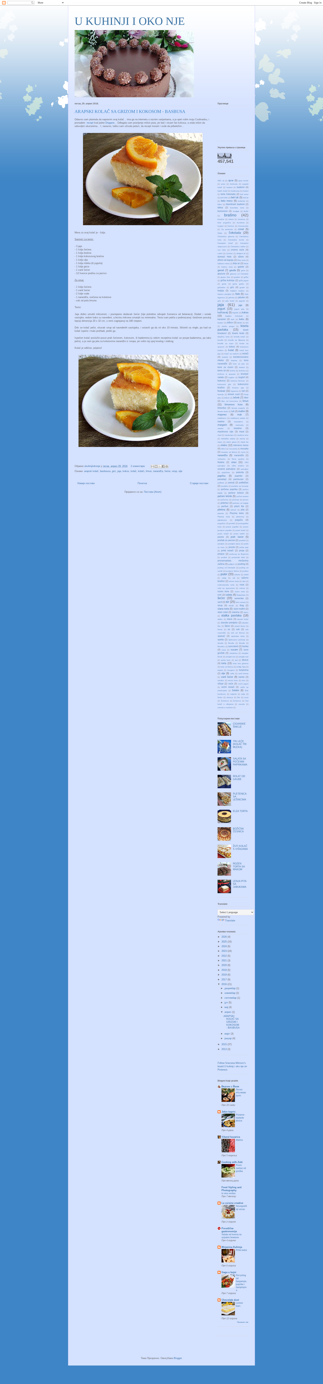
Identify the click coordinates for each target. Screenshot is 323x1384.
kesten (220, 323)
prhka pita (243, 547)
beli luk (235, 197)
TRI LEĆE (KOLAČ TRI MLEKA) (240, 744)
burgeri (221, 226)
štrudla (231, 643)
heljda (221, 290)
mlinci (223, 449)
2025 (224, 941)
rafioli (246, 575)
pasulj (231, 482)
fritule (246, 263)
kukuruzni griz (224, 384)
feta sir (236, 263)
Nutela (221, 462)
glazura (221, 273)
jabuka (231, 297)
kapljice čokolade (234, 316)
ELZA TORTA (240, 811)
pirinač (233, 510)
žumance (237, 701)
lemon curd (234, 394)
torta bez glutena (240, 663)
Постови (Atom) (152, 491)
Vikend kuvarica (231, 1137)
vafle (232, 673)
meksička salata (228, 439)
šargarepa (241, 595)
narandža (158, 471)
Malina (239, 1140)
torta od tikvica (226, 667)
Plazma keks (237, 513)
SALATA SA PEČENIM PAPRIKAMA (240, 761)
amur (223, 184)
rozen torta (240, 592)
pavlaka (224, 486)
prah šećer (237, 536)
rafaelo (237, 575)
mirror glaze (231, 442)
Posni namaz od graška (241, 1168)
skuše (231, 606)
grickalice (221, 287)
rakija (224, 578)
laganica (234, 391)
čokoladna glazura (226, 236)
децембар (230, 988)
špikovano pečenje (237, 640)
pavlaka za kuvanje (239, 486)
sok (238, 629)
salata (229, 594)
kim (247, 323)
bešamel (241, 201)
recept (89, 122)
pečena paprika (229, 489)
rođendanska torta (226, 585)
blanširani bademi (235, 204)
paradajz (222, 479)
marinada (240, 425)
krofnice (242, 371)
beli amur (244, 194)
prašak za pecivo (226, 540)
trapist (220, 670)
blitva (220, 207)
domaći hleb (224, 256)
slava (229, 619)
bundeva (240, 223)
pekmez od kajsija (240, 503)
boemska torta (237, 208)
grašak (237, 277)
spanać (221, 636)
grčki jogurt (243, 280)
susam (234, 649)
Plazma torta (224, 517)
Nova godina (238, 459)
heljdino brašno (237, 291)
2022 (224, 955)
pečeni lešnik (225, 496)
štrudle (242, 643)
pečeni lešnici (236, 493)
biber (220, 204)
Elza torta (241, 260)
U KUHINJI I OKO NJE (130, 21)
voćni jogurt (243, 684)
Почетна (142, 483)
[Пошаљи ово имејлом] (152, 466)
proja (241, 550)
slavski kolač (242, 619)
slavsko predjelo (229, 622)
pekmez (225, 503)
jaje (240, 305)
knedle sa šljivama (236, 340)
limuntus (222, 408)
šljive (227, 626)
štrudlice (221, 646)
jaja (119, 471)
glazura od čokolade (239, 274)
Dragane (109, 122)
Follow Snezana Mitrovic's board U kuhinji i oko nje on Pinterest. (232, 1066)
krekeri (242, 367)
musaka (244, 448)
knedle (220, 340)
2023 (224, 951)
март (227, 1033)
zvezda (242, 704)
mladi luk (244, 442)
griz (114, 471)
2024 (224, 946)
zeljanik (233, 694)
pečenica (224, 500)
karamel (222, 319)
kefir (232, 319)
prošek (224, 557)
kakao (245, 312)
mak (239, 414)
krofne (232, 371)
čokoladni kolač (225, 243)
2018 (224, 974)
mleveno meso (240, 445)
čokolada (235, 232)
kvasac (221, 390)
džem (241, 256)
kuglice (231, 377)
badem (230, 187)
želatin (235, 690)
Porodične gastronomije (229, 1230)
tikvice (245, 660)
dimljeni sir (240, 253)
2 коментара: (138, 466)
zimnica (230, 697)
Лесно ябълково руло (241, 1092)
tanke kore (226, 660)
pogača (239, 520)
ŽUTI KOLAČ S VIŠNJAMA (240, 847)
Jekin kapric (229, 1111)
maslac (221, 428)
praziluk (242, 540)
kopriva (234, 360)
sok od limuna (238, 633)
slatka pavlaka (231, 615)
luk (232, 411)
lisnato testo (223, 411)
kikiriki (239, 323)
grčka (246, 277)
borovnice (223, 211)
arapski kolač (91, 471)
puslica (245, 571)
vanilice (221, 680)
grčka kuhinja (227, 280)
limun (149, 471)
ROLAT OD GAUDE (239, 778)
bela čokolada (228, 194)
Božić (246, 211)
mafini (241, 411)
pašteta (221, 483)
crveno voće (237, 249)
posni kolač (240, 530)
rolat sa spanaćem (226, 588)
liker (246, 397)
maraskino (238, 422)
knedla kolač (239, 337)
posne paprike (232, 527)
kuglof (242, 377)
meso (220, 442)
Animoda (234, 184)
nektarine (222, 459)
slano (246, 612)
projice (221, 554)
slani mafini (239, 609)
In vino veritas (229, 1193)
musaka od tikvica (229, 452)
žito (238, 697)
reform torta (234, 581)
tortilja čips (240, 667)
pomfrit (232, 523)
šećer (167, 471)
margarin (222, 424)
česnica (230, 226)
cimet (241, 229)
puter (224, 574)
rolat (242, 584)
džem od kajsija (225, 260)
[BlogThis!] (156, 466)
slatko (220, 619)
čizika (220, 233)
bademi (240, 187)
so (229, 629)
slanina (235, 612)
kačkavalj (223, 312)
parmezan (238, 479)
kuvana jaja (238, 388)
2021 (224, 960)
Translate (230, 920)
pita (242, 509)
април (228, 1012)
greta (224, 284)
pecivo (245, 500)
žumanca (225, 701)
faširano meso (224, 263)
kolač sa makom (231, 354)
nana (243, 452)
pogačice (221, 523)
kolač (133, 471)
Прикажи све (242, 1322)
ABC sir (221, 181)
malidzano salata (237, 418)
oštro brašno (238, 466)
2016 (224, 984)
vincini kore (233, 680)
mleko (224, 445)
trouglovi (231, 670)
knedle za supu (225, 343)
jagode (242, 301)
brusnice (241, 219)
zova (246, 697)
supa (224, 650)
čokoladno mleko (238, 247)
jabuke (241, 297)
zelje (243, 694)
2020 (224, 965)
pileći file (239, 506)
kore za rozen (225, 367)
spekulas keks (237, 636)
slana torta (223, 608)
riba (244, 581)
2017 (224, 979)
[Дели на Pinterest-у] (167, 466)
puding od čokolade (226, 568)
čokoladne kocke (236, 240)
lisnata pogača (238, 408)
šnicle (220, 629)
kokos (126, 471)
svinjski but (230, 657)
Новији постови (86, 483)
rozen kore (223, 591)
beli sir (245, 198)
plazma (221, 513)
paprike (238, 476)
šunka (245, 646)
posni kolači (223, 534)
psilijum (231, 564)
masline (238, 428)
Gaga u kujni (229, 1272)
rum (220, 595)
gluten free (225, 277)
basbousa (105, 471)
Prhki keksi (241, 1250)
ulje (180, 471)
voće (230, 683)
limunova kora (233, 404)
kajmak (235, 313)
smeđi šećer (240, 626)
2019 (224, 970)
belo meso (227, 200)
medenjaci (229, 435)
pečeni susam (242, 496)
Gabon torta (227, 267)
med (219, 435)
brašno (230, 215)
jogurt (221, 308)
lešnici (227, 398)
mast (241, 431)
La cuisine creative (232, 1203)
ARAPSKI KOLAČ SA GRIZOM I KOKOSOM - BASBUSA (130, 111)
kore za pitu (239, 364)
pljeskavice (222, 520)
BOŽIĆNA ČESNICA (238, 830)
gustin (242, 287)
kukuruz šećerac (238, 381)
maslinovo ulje (225, 431)
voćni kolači (227, 687)
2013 (224, 1049)
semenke (239, 598)
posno (221, 537)
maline (221, 421)
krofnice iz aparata (227, 374)
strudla (220, 643)
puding (241, 564)
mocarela (233, 449)
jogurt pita (239, 309)
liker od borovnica (230, 401)
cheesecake (243, 226)
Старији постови (199, 483)
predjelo (221, 544)
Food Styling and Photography (232, 1189)
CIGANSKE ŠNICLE (239, 725)
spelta (221, 639)
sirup (174, 471)
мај (226, 1007)
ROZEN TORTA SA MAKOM (239, 866)
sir (227, 601)
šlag (242, 605)
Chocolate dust (230, 1299)
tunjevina (243, 670)
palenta (240, 472)
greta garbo (238, 284)
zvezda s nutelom (225, 707)
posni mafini (239, 534)
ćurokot (229, 253)
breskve (221, 219)
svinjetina (234, 653)
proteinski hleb (238, 557)
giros (243, 270)
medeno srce (242, 435)
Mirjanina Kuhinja (232, 1247)
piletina (221, 509)
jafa (219, 301)
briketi (231, 219)
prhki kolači (227, 550)
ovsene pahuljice (227, 469)
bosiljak (236, 211)
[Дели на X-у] (160, 466)
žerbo (220, 697)
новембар (230, 993)
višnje (221, 683)
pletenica (240, 517)
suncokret (233, 646)
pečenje (235, 500)
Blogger (178, 1358)
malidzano (222, 418)
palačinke (226, 472)
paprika (221, 475)
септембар (230, 997)
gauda (232, 270)
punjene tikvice (232, 571)
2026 (224, 936)
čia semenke (227, 229)
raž (234, 578)
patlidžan (243, 482)
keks (241, 319)
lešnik (236, 397)
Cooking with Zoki (232, 1162)
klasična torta (224, 337)
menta (242, 439)
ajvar (230, 180)
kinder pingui (228, 326)
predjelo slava (234, 544)
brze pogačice (224, 223)
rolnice (242, 588)
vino (243, 680)
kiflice (230, 322)
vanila (241, 677)
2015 (224, 1044)
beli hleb (224, 198)
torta (223, 663)
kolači (141, 471)
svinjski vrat (243, 657)
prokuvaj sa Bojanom (238, 554)
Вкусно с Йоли (230, 1086)
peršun (224, 506)
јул (226, 1002)
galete (241, 266)
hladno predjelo (224, 294)
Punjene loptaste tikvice (240, 1117)
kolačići (225, 357)
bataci (245, 191)
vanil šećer (227, 676)
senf (220, 602)
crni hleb (222, 250)
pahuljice (244, 469)
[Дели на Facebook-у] (163, 466)
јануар (228, 1038)
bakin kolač (222, 191)
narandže (239, 455)
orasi (233, 462)
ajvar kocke (243, 181)
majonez (222, 414)
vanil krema (243, 673)
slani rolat (223, 612)
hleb (237, 294)
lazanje (221, 394)
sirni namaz (241, 602)
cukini (220, 253)
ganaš (221, 270)
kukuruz (222, 380)
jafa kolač (229, 301)
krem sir (222, 370)
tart (236, 660)
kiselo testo (238, 333)
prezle (232, 547)
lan (243, 391)
